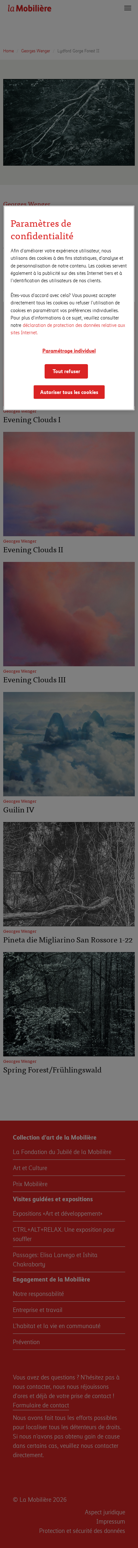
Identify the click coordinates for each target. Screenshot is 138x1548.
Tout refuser (66, 371)
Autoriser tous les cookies (69, 392)
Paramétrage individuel (69, 350)
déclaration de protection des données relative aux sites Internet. (68, 328)
